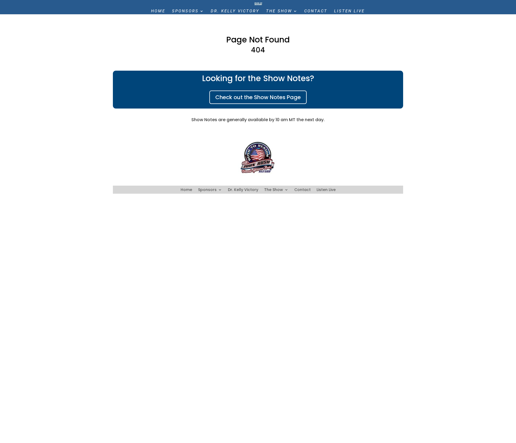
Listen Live (349, 11)
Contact (315, 11)
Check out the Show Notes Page (258, 97)
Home (158, 11)
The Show (279, 11)
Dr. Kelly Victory (235, 11)
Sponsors (185, 11)
